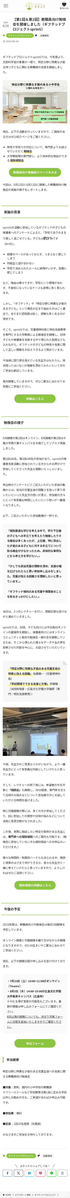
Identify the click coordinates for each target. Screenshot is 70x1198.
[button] (7, 1173)
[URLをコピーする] (62, 1173)
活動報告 (44, 35)
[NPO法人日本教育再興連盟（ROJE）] (35, 6)
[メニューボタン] (6, 6)
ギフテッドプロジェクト (20, 35)
